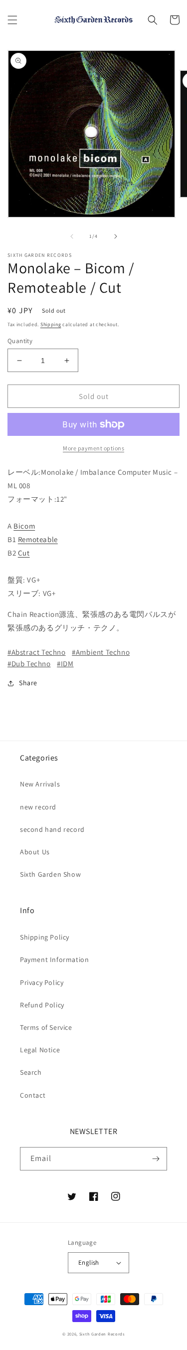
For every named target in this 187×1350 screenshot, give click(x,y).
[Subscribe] (156, 1158)
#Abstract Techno (36, 652)
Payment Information (54, 959)
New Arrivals (40, 783)
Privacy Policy (41, 982)
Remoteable (38, 539)
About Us (35, 851)
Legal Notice (40, 1049)
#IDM (65, 663)
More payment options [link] (93, 448)
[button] (12, 20)
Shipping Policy (44, 937)
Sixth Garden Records (102, 1334)
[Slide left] (72, 236)
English (88, 1262)
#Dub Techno (29, 663)
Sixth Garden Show (50, 874)
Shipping (50, 324)
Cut (24, 553)
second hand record (52, 829)
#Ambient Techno (101, 652)
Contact (32, 1095)
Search (31, 1072)
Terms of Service (46, 1027)
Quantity (19, 341)
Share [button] (28, 682)
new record (38, 806)
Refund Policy (42, 1004)
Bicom (24, 526)
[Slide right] (116, 236)
